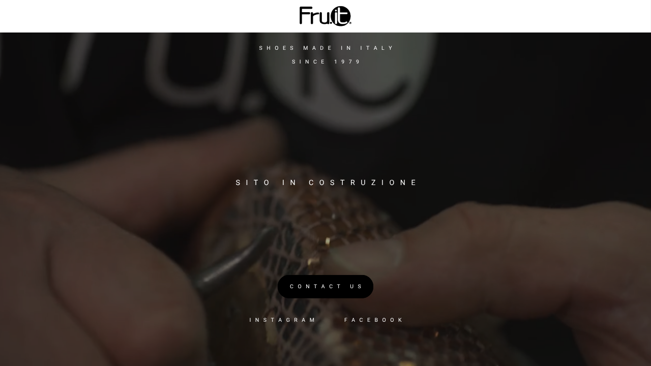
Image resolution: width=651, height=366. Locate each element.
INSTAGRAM (283, 320)
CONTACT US (327, 286)
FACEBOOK (375, 320)
